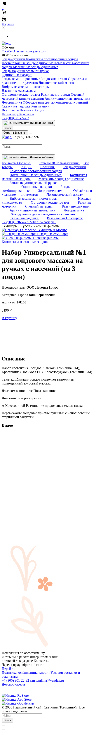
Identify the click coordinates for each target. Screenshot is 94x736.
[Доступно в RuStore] (15, 695)
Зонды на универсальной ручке (25, 71)
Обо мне (24, 163)
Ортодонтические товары (21, 94)
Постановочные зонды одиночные (28, 63)
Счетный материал (39, 206)
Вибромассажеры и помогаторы (26, 86)
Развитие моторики (56, 94)
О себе (7, 51)
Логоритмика (12, 102)
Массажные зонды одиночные (35, 67)
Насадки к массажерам (19, 90)
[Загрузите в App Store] (16, 699)
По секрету (10, 114)
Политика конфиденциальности (26, 672)
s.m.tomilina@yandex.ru (47, 680)
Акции (39, 110)
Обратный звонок (14, 132)
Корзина (8, 24)
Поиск (7, 720)
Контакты (26, 114)
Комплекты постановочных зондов (52, 59)
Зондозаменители (54, 79)
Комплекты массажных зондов (25, 242)
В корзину (9, 318)
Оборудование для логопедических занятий (55, 102)
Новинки (27, 110)
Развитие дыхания (30, 98)
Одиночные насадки (17, 75)
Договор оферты (14, 684)
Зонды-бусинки (14, 59)
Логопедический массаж (57, 83)
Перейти (8, 668)
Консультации (35, 51)
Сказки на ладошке (16, 106)
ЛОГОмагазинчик (66, 163)
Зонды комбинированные (21, 79)
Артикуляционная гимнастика (67, 98)
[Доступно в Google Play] (18, 703)
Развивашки (40, 106)
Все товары (11, 110)
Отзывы (18, 51)
